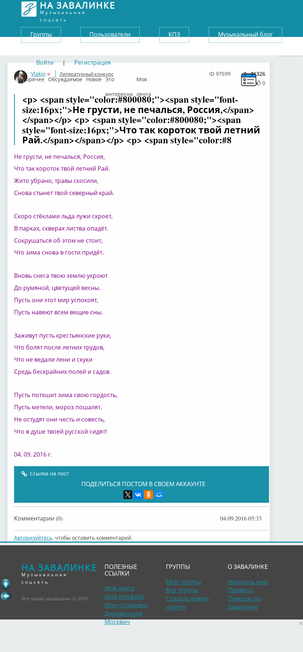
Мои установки (126, 605)
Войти (45, 62)
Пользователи (109, 34)
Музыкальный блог (245, 34)
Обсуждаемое (65, 77)
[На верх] (6, 584)
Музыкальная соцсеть (77, 9)
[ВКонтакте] (138, 494)
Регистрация (92, 62)
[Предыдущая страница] (6, 596)
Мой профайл (124, 597)
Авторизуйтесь (33, 537)
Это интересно (119, 77)
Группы (41, 34)
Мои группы (183, 582)
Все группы (182, 590)
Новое (94, 77)
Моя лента (143, 77)
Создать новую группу (187, 602)
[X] (127, 494)
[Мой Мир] (158, 494)
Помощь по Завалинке (244, 602)
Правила (240, 590)
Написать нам (248, 582)
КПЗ (174, 34)
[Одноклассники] (148, 494)
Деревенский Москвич (124, 618)
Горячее (33, 77)
